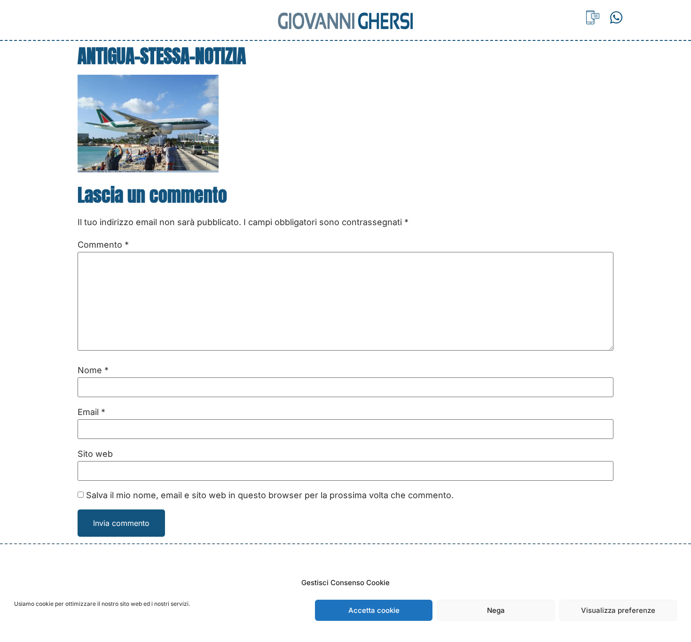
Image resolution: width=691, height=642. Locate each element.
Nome (93, 370)
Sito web (95, 454)
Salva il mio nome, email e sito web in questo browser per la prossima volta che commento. (270, 495)
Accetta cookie (374, 610)
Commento (103, 245)
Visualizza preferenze (618, 610)
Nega (496, 610)
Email (91, 412)
